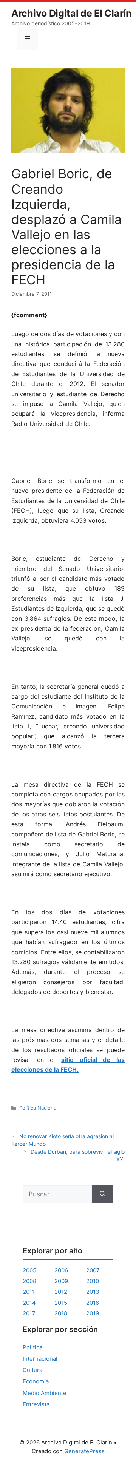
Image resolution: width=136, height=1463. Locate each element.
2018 (60, 1313)
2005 (29, 1270)
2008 (29, 1281)
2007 (93, 1270)
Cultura (32, 1369)
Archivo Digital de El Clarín (71, 13)
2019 (92, 1313)
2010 (92, 1281)
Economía (36, 1381)
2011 (29, 1291)
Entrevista (36, 1404)
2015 (60, 1302)
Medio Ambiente (44, 1393)
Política (32, 1347)
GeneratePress (84, 1451)
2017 (29, 1313)
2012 (60, 1291)
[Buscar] (102, 1194)
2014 (29, 1302)
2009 (61, 1281)
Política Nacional (38, 1108)
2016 (92, 1302)
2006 (61, 1270)
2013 (92, 1291)
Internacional (40, 1358)
